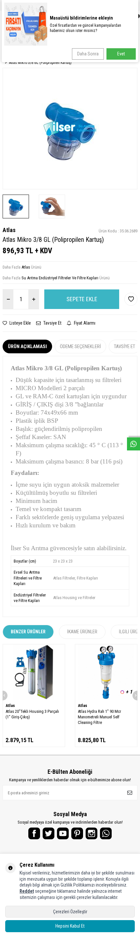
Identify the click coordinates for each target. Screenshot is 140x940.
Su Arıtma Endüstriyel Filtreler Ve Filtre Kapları (59, 277)
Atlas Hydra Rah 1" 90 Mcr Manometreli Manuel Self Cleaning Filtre (99, 717)
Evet (121, 53)
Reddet (27, 891)
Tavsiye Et (52, 323)
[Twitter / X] (48, 833)
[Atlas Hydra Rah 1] (106, 672)
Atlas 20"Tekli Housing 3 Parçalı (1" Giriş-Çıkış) (32, 714)
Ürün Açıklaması (27, 346)
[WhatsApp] (106, 833)
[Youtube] (63, 833)
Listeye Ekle (19, 323)
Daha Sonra (88, 53)
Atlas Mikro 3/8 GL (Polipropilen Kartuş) (40, 62)
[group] (70, 128)
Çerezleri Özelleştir (70, 911)
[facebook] (34, 833)
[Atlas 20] (34, 672)
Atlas (9, 230)
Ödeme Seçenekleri (80, 346)
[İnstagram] (91, 833)
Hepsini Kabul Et (70, 926)
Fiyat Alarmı (84, 323)
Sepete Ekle (81, 299)
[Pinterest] (77, 833)
